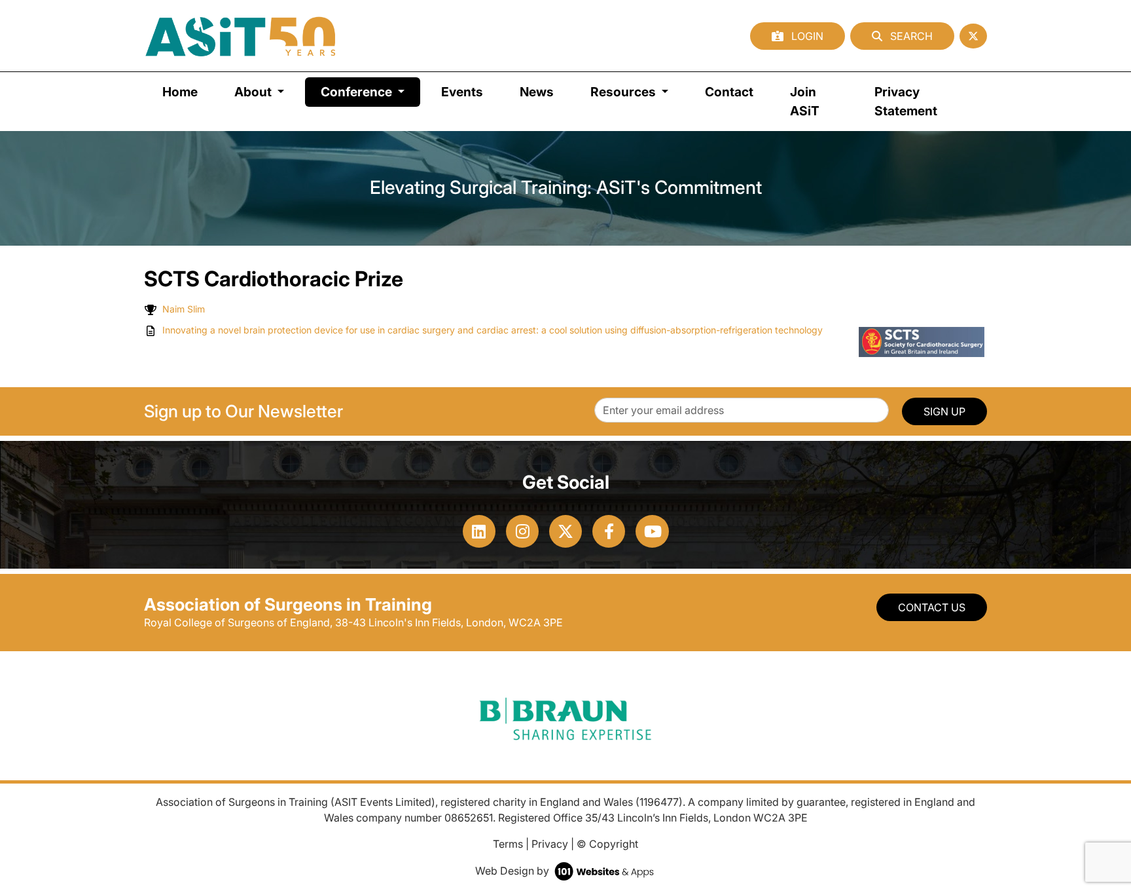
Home (180, 92)
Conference (370, 91)
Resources (624, 92)
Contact (729, 92)
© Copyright (607, 843)
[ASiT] (241, 35)
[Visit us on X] (565, 531)
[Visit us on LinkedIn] (479, 531)
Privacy (549, 843)
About (254, 92)
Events (462, 92)
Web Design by (513, 870)
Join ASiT (804, 101)
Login (806, 36)
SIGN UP (944, 411)
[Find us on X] (973, 36)
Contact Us (931, 607)
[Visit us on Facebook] (608, 531)
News (537, 92)
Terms (508, 843)
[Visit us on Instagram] (522, 531)
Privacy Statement (905, 101)
